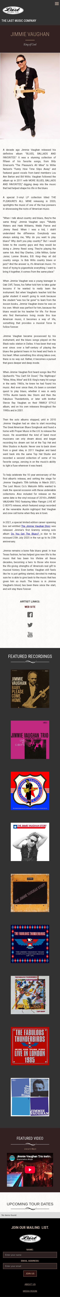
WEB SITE (30, 606)
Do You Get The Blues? (25, 533)
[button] (57, 3)
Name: (30, 1249)
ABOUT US (30, 1284)
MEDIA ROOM (30, 1291)
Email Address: (30, 1261)
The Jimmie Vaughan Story (36, 526)
